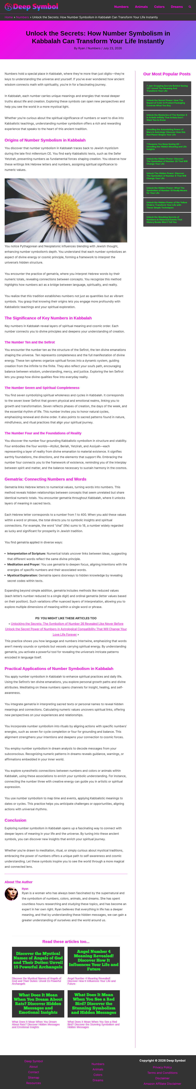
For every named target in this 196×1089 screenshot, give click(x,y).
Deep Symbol (33, 1061)
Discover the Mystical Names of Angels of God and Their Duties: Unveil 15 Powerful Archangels (36, 981)
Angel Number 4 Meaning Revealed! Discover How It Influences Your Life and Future (92, 981)
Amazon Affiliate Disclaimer (162, 1083)
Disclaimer (162, 1078)
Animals (141, 7)
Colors (159, 7)
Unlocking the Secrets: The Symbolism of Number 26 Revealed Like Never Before (67, 623)
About (33, 1066)
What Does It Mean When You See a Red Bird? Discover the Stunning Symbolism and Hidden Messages (93, 1024)
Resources (33, 1083)
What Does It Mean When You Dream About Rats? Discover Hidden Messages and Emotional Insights (36, 1024)
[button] (190, 7)
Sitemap (33, 1077)
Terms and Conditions (162, 1072)
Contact (33, 1072)
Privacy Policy (162, 1067)
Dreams (177, 7)
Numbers (121, 7)
